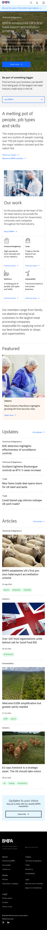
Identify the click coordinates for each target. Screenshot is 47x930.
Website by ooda (7, 919)
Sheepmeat (16, 590)
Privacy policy (7, 898)
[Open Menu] (43, 2)
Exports (6, 590)
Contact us (6, 869)
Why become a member (34, 884)
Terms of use (7, 907)
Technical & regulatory (33, 861)
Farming (11, 783)
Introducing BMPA (8, 861)
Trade (27, 865)
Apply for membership (33, 888)
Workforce (29, 869)
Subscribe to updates (10, 884)
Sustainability (30, 873)
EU (5, 783)
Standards (27, 590)
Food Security (8, 654)
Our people (6, 865)
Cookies (5, 902)
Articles (5, 879)
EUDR (5, 719)
